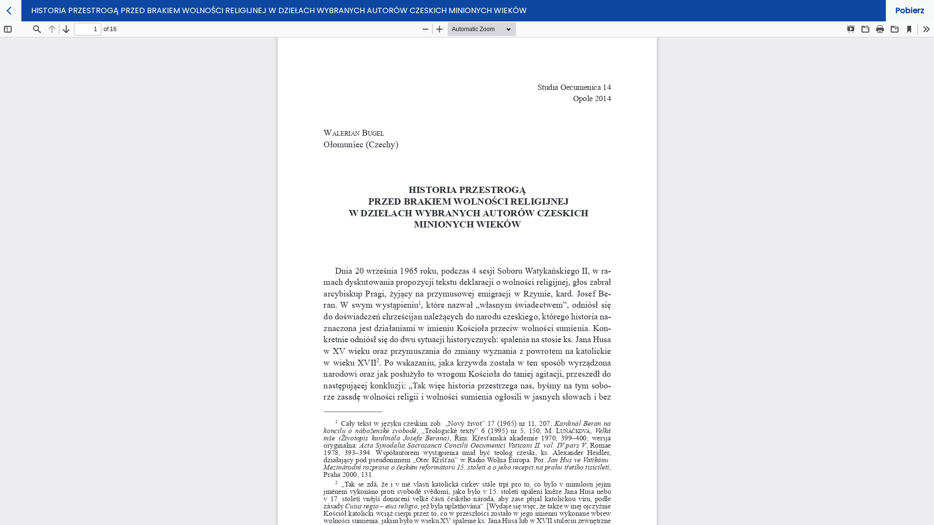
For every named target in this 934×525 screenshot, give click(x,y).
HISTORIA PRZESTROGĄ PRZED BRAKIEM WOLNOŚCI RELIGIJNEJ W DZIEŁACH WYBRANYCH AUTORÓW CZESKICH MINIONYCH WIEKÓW (279, 10)
